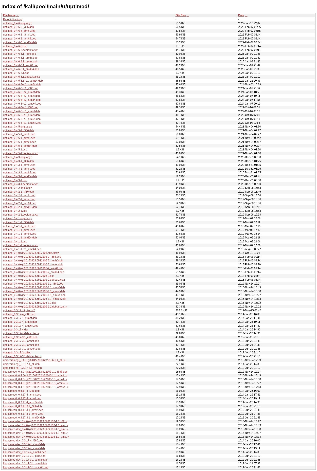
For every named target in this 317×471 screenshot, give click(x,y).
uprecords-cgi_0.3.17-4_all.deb (21, 364)
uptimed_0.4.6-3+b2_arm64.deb (22, 99)
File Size (181, 15)
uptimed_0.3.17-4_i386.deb (19, 314)
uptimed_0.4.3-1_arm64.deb (19, 172)
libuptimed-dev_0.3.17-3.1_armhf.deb (25, 459)
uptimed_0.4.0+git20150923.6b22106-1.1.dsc (29, 302)
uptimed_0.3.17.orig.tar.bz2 (19, 310)
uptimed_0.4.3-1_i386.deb (18, 161)
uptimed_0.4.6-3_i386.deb (18, 27)
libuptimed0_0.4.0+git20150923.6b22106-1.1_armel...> (35, 379)
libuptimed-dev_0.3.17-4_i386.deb (23, 440)
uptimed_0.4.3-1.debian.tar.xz (20, 184)
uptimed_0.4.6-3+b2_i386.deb (20, 88)
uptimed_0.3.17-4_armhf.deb (20, 318)
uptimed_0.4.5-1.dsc (15, 149)
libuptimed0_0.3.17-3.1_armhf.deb (23, 410)
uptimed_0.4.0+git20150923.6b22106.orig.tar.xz (31, 253)
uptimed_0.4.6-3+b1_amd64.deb (22, 122)
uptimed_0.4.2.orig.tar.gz (17, 187)
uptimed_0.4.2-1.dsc (15, 210)
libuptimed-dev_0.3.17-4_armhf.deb (24, 444)
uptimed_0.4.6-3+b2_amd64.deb (22, 103)
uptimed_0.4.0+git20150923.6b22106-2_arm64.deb (33, 268)
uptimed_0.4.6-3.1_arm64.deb (20, 65)
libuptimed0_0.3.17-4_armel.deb (22, 398)
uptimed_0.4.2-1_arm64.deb (19, 203)
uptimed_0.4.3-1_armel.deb (19, 168)
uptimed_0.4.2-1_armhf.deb (19, 195)
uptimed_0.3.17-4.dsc (15, 329)
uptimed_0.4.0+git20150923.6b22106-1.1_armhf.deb (34, 287)
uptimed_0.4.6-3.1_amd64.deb (21, 69)
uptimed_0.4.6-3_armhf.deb (19, 30)
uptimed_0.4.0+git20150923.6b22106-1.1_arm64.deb (34, 295)
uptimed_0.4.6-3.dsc (15, 46)
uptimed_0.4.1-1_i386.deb (18, 222)
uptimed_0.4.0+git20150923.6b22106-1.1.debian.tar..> (35, 306)
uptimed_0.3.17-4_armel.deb (20, 321)
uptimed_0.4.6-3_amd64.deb (20, 42)
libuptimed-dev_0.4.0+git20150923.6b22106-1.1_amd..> (36, 436)
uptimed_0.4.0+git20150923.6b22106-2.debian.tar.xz (34, 279)
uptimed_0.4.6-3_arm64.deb (19, 38)
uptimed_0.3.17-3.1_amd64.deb (21, 348)
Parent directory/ (12, 19)
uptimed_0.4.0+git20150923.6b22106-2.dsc (28, 275)
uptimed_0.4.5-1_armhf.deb (19, 134)
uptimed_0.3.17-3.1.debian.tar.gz (22, 356)
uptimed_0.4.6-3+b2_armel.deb (21, 95)
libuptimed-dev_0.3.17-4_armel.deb (24, 448)
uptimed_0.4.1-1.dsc (15, 241)
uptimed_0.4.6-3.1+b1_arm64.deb (23, 80)
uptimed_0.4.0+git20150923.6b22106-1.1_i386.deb (33, 283)
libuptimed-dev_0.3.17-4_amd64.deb (24, 452)
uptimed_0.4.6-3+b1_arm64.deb (22, 119)
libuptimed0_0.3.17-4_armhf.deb (22, 394)
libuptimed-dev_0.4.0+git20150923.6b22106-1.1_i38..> (35, 421)
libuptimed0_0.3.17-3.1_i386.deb (22, 406)
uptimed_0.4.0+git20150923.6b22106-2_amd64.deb (33, 272)
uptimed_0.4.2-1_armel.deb (19, 199)
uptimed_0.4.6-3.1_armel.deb (20, 61)
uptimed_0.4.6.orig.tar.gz (17, 23)
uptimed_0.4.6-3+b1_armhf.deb (21, 111)
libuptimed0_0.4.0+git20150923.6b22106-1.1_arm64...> (35, 383)
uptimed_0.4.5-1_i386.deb (18, 130)
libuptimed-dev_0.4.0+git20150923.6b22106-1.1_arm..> (35, 425)
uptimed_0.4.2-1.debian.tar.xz (20, 214)
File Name (9, 15)
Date (241, 15)
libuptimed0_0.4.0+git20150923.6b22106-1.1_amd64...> (36, 387)
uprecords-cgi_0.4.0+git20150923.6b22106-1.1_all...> (34, 360)
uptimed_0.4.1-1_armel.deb (19, 230)
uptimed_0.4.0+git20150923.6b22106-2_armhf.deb (33, 260)
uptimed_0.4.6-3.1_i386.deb (19, 53)
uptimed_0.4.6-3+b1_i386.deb (20, 107)
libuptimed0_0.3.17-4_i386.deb (21, 390)
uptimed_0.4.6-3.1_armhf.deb (20, 57)
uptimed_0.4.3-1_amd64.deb (20, 176)
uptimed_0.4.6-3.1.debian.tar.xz (21, 76)
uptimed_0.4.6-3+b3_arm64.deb (22, 84)
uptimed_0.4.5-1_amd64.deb (20, 145)
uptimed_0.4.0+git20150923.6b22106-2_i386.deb (32, 256)
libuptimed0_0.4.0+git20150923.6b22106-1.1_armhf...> (35, 375)
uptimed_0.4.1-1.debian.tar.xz (20, 245)
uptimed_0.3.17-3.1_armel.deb (21, 345)
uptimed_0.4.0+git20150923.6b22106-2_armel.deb (33, 264)
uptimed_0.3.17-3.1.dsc (17, 352)
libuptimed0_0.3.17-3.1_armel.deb (23, 413)
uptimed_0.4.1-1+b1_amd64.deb (22, 249)
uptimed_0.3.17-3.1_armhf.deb (21, 341)
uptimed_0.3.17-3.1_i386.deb (20, 337)
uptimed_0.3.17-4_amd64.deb (20, 325)
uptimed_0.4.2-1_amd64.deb (20, 207)
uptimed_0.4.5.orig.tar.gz (17, 126)
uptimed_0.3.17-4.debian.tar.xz (21, 333)
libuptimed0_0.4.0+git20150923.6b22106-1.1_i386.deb (35, 371)
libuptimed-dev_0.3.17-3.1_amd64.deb (25, 467)
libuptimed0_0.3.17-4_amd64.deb (23, 402)
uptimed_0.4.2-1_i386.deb (18, 191)
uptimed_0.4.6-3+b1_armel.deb (21, 115)
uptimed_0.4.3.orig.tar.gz (17, 157)
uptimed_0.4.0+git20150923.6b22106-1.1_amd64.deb (34, 298)
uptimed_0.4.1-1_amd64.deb (20, 237)
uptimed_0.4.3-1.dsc (15, 180)
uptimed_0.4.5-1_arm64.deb (19, 142)
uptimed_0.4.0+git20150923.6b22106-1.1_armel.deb (34, 291)
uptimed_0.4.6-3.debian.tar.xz (20, 50)
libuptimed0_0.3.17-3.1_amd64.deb (24, 417)
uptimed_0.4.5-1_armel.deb (19, 138)
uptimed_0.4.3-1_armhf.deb (19, 164)
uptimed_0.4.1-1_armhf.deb (19, 226)
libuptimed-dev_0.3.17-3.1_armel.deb (25, 463)
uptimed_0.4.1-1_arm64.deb (19, 233)
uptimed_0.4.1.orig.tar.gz (17, 218)
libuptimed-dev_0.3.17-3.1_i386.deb (24, 455)
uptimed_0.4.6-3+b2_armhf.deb (21, 92)
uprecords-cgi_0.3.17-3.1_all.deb (22, 367)
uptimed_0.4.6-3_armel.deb (19, 34)
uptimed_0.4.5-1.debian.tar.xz (20, 153)
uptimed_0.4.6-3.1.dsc (16, 73)
